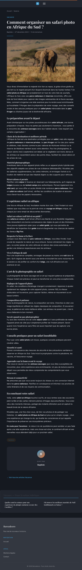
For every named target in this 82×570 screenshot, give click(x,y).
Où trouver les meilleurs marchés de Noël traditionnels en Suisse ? (59, 503)
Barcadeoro (9, 526)
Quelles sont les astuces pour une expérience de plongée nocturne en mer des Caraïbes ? (21, 504)
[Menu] (44, 3)
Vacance (16, 11)
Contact (6, 557)
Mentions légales (9, 553)
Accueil (9, 11)
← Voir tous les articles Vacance (19, 477)
